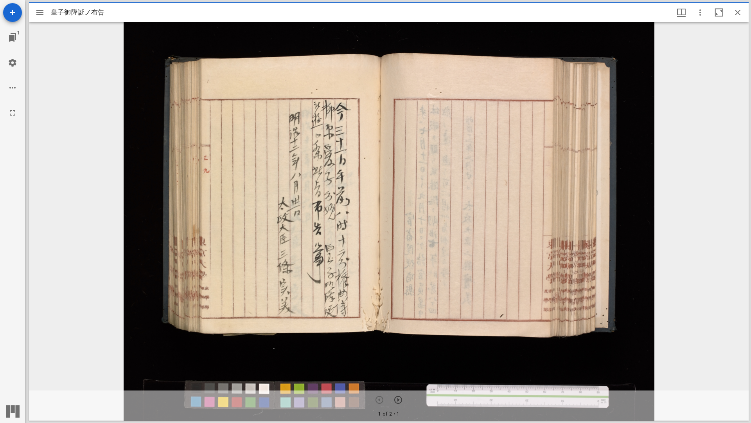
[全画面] (12, 112)
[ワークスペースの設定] (12, 62)
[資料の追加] (12, 12)
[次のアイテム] (398, 399)
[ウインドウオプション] (700, 12)
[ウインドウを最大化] (719, 12)
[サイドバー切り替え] (40, 12)
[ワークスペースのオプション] (12, 87)
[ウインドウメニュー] (681, 12)
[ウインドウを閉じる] (737, 12)
